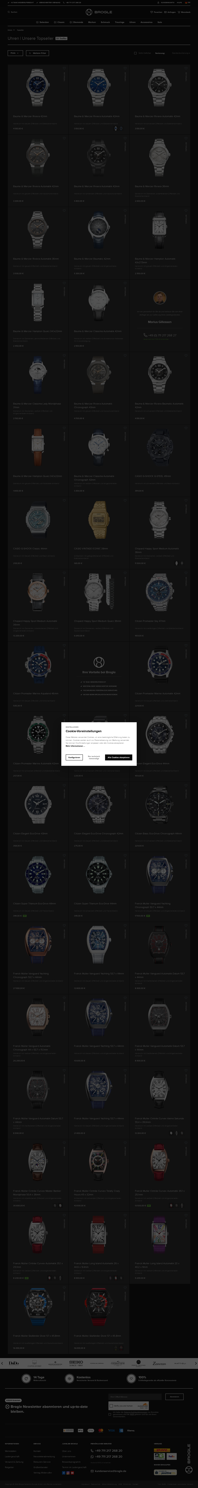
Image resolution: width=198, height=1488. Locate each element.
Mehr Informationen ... (75, 746)
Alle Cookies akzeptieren (119, 757)
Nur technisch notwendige (94, 757)
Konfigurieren (74, 757)
